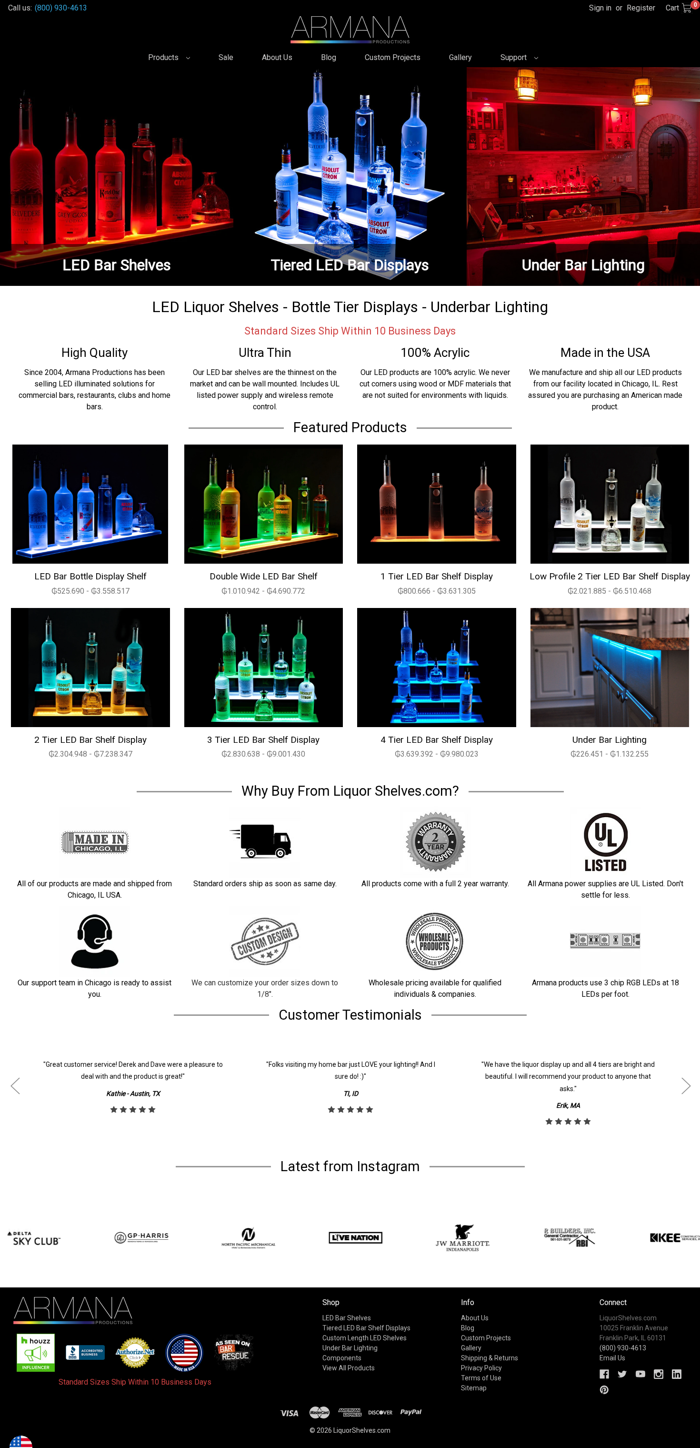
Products (164, 57)
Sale (226, 57)
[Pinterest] (604, 1390)
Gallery (460, 57)
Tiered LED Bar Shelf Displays (366, 1328)
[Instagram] (658, 1374)
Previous (14, 1086)
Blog (328, 57)
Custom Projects (392, 57)
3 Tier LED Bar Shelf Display (263, 739)
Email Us (612, 1358)
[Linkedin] (676, 1374)
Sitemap (474, 1388)
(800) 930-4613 (61, 7)
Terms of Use (481, 1378)
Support (514, 57)
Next (685, 1086)
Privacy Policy (481, 1368)
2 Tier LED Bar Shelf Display (90, 739)
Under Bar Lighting (609, 739)
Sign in (600, 7)
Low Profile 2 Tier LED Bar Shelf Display (610, 576)
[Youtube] (640, 1374)
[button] (36, 1353)
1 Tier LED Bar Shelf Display (436, 576)
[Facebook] (604, 1374)
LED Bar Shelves (346, 1318)
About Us (277, 57)
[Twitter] (622, 1374)
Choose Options (90, 503)
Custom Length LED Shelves (364, 1338)
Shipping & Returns (489, 1358)
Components (341, 1358)
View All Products (348, 1368)
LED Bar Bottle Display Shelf (90, 576)
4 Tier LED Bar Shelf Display (436, 739)
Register (641, 7)
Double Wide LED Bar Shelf (264, 576)
